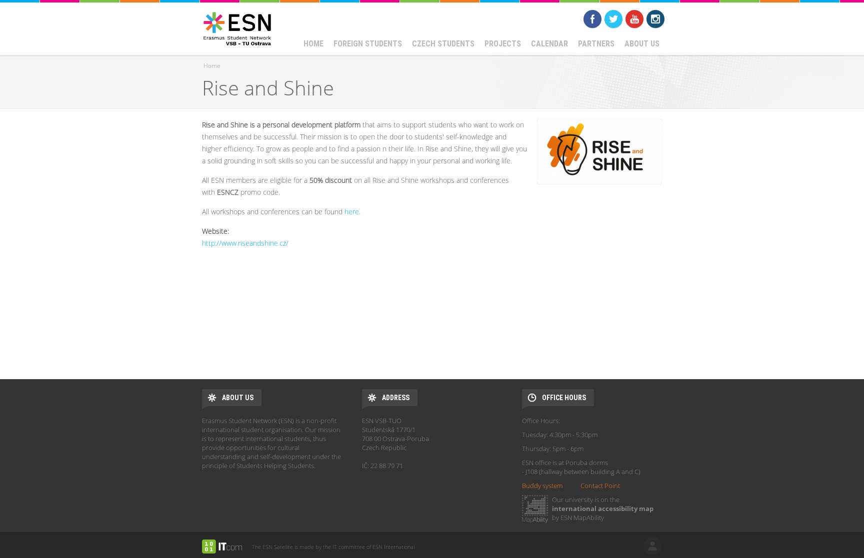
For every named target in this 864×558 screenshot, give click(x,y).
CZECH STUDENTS (443, 43)
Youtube (635, 19)
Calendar (549, 43)
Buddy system (542, 485)
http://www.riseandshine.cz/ (245, 243)
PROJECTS (502, 43)
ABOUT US (642, 43)
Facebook (593, 19)
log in (653, 546)
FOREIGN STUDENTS (368, 43)
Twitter (613, 19)
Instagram (655, 19)
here (351, 211)
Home (314, 43)
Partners (596, 43)
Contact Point (600, 485)
